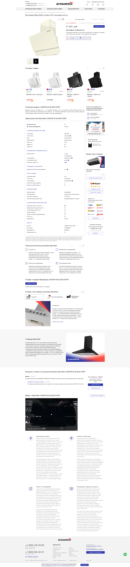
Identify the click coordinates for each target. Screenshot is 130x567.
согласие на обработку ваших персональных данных (51, 564)
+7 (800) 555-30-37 (31, 5)
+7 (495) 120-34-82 (31, 3)
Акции (88, 1)
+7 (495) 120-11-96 (95, 228)
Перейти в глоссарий (57, 321)
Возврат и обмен (57, 556)
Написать (95, 233)
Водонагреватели (73, 8)
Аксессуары (88, 8)
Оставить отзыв (95, 189)
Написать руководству (95, 552)
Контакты (71, 554)
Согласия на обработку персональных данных (65, 565)
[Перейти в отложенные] (87, 4)
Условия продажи (72, 560)
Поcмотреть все (95, 388)
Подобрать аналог (99, 26)
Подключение (56, 549)
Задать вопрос (95, 384)
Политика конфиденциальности (59, 560)
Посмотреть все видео (97, 395)
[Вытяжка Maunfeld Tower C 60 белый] (34, 79)
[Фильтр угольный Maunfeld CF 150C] (90, 145)
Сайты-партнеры (73, 556)
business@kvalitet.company (94, 549)
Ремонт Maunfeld (57, 554)
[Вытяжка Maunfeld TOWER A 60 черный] (95, 79)
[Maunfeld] (65, 3)
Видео (70, 552)
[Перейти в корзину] (98, 4)
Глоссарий (71, 549)
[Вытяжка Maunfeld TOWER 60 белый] (55, 79)
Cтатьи (70, 547)
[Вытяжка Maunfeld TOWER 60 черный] (75, 79)
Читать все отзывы (95, 192)
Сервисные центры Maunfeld (59, 552)
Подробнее (95, 218)
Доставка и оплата (57, 547)
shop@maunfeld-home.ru (94, 546)
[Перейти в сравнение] (92, 4)
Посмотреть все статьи (95, 178)
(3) (62, 91)
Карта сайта (88, 560)
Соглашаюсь (84, 564)
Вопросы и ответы (73, 551)
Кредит (54, 551)
